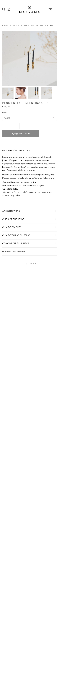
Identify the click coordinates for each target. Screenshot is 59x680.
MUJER (16, 26)
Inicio (5, 26)
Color (4, 112)
